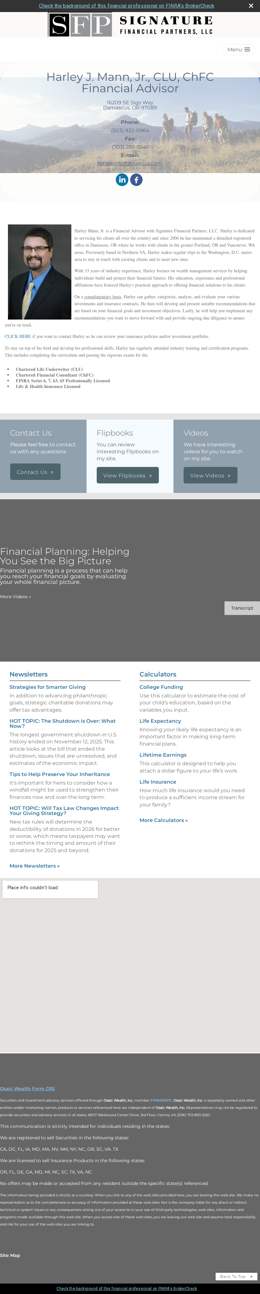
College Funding (161, 687)
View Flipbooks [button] (124, 476)
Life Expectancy (160, 721)
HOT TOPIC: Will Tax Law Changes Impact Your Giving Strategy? (64, 810)
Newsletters (29, 674)
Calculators (158, 674)
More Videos (15, 596)
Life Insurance (158, 782)
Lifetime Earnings (163, 755)
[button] (239, 49)
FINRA (156, 1100)
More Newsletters (35, 866)
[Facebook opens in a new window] (136, 180)
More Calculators (164, 820)
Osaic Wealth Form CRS (27, 1088)
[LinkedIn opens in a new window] (122, 180)
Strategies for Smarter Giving (48, 687)
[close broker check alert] (251, 5)
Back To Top (233, 1276)
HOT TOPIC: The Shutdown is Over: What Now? (63, 723)
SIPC (167, 1100)
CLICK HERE (18, 336)
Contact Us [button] (32, 472)
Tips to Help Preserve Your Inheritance (60, 774)
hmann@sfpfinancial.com (130, 163)
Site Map (10, 1255)
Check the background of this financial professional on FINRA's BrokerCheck (126, 6)
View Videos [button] (207, 476)
